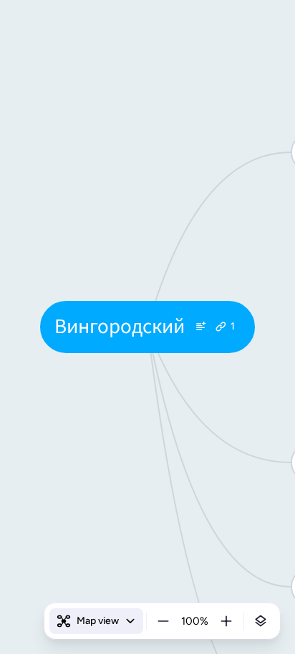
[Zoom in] (226, 621)
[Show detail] (260, 621)
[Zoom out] (163, 621)
